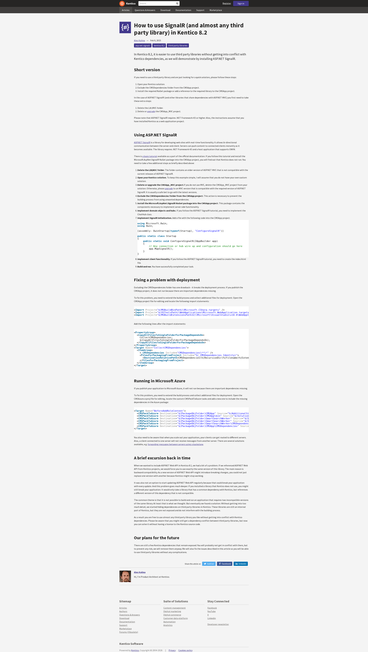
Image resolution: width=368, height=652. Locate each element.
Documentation (183, 10)
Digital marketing (172, 611)
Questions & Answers (145, 10)
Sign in (241, 3)
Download (165, 10)
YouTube (211, 611)
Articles (126, 10)
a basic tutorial (149, 156)
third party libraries (177, 45)
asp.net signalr (142, 45)
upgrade (151, 111)
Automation (169, 621)
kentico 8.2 (159, 45)
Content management (174, 607)
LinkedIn (242, 563)
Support (200, 10)
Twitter (210, 563)
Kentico (135, 650)
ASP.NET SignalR (142, 142)
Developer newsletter (218, 624)
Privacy (172, 650)
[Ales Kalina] (125, 576)
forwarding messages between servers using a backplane (175, 444)
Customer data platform (175, 618)
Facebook (226, 563)
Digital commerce (172, 614)
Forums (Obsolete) (128, 632)
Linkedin (211, 618)
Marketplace (216, 10)
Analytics (167, 625)
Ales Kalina (139, 40)
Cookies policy (185, 650)
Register (227, 3)
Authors (123, 611)
